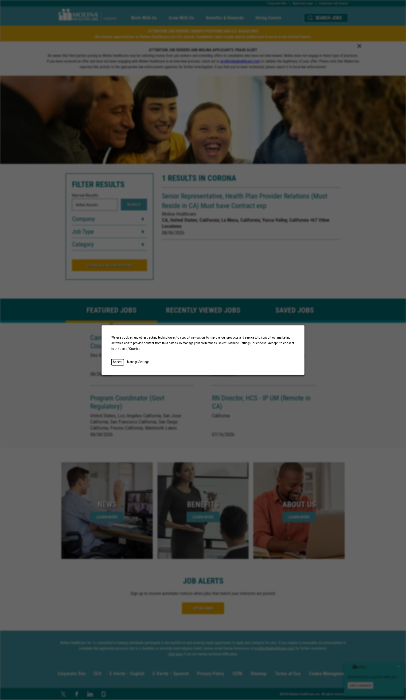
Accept (117, 362)
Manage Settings (138, 362)
